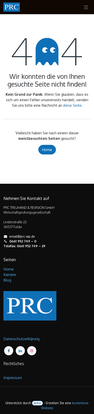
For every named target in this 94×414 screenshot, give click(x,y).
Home (47, 149)
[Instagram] (31, 350)
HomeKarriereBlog (9, 274)
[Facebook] (8, 350)
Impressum (12, 377)
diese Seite (72, 105)
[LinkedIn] (20, 350)
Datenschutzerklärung (21, 339)
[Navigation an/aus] (86, 7)
